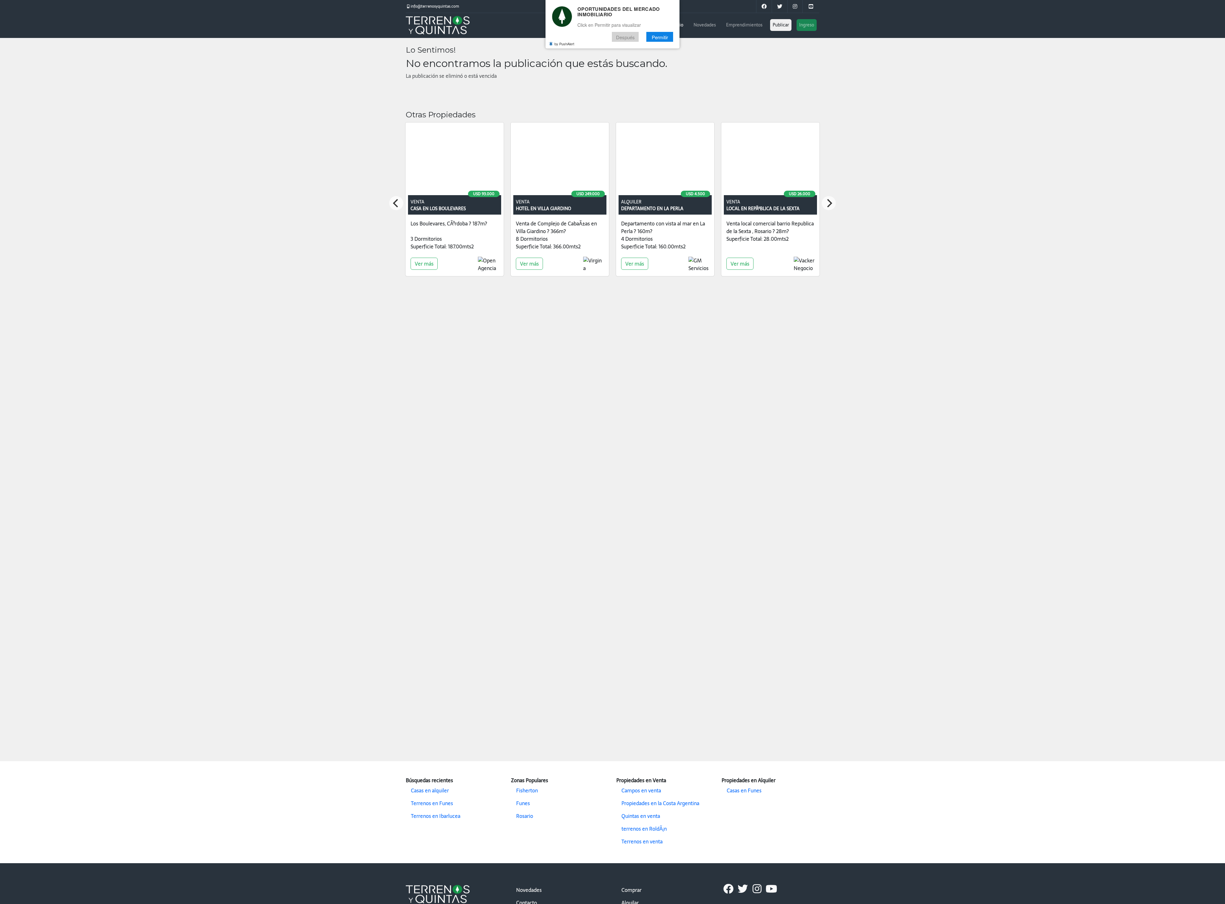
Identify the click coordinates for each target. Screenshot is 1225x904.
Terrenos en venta (642, 841)
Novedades (705, 24)
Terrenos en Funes (432, 803)
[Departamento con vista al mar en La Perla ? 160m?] (665, 160)
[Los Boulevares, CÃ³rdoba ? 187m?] (454, 160)
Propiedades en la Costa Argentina (660, 803)
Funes (523, 803)
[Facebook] (728, 890)
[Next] (829, 203)
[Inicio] (438, 25)
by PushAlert (564, 44)
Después (625, 37)
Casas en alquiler (430, 790)
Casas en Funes (744, 790)
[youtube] (810, 6)
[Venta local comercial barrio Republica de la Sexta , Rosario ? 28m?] (770, 160)
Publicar (781, 24)
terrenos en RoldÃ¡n (644, 829)
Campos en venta (641, 790)
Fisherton (527, 790)
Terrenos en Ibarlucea (435, 816)
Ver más (424, 264)
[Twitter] (779, 6)
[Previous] (396, 203)
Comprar (631, 890)
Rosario (524, 816)
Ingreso (806, 24)
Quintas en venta (640, 816)
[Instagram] (794, 6)
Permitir (660, 37)
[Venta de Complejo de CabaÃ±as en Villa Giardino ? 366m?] (559, 160)
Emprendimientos (744, 24)
